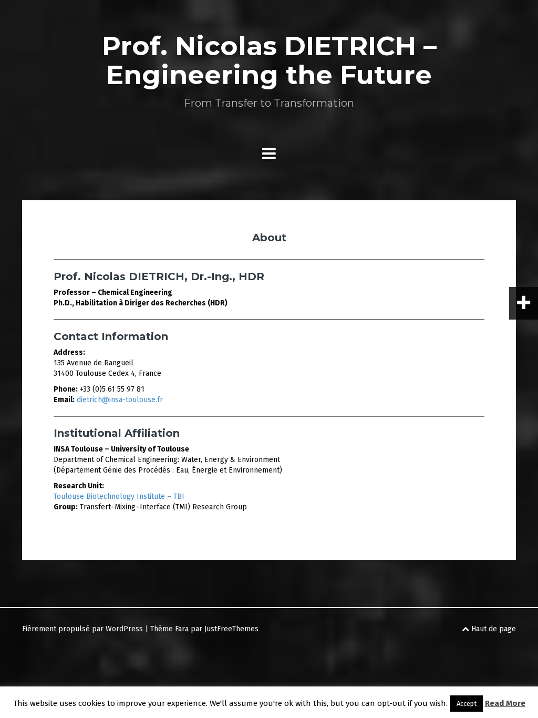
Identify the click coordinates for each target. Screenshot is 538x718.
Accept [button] (467, 703)
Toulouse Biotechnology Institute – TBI (119, 496)
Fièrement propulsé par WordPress (82, 628)
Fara (182, 628)
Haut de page (492, 628)
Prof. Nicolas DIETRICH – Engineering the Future (269, 60)
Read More (505, 703)
